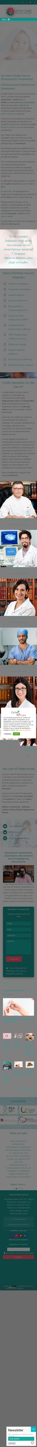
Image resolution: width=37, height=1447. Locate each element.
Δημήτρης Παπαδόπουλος (18, 666)
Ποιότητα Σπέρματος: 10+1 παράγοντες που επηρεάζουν (7, 1046)
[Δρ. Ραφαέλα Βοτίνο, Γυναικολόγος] (18, 580)
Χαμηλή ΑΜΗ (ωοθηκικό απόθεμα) (18, 1043)
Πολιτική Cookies (24, 730)
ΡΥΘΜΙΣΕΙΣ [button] (7, 734)
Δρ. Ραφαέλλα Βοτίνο (18, 617)
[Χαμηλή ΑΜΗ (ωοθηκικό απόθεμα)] (18, 1035)
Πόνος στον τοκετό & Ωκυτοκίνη (30, 1072)
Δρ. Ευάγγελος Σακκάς (18, 568)
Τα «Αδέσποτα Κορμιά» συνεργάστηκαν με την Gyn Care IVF (8, 1077)
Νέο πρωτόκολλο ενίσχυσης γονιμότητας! (19, 1072)
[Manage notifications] (32, 1442)
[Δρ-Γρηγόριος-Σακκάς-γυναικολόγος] (18, 482)
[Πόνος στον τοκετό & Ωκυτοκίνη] (30, 1064)
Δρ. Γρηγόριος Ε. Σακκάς (18, 520)
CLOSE (33, 1429)
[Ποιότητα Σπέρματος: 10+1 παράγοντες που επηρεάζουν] (7, 1036)
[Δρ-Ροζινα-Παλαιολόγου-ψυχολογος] (18, 677)
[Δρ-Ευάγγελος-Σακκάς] (18, 531)
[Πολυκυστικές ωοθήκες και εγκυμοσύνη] (18, 1007)
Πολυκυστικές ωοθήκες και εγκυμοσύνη (18, 1020)
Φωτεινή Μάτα (8, 741)
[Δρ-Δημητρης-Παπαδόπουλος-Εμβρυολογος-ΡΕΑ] (18, 628)
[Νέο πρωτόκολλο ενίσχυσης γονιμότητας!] (18, 1064)
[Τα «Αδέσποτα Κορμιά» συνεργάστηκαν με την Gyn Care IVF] (7, 1065)
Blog (5, 983)
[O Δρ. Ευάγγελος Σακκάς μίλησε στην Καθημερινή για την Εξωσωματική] (30, 1036)
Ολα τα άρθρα (27, 1089)
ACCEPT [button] (16, 734)
